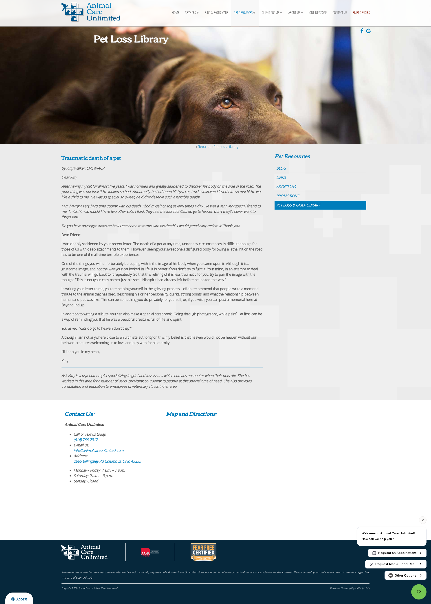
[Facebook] (363, 31)
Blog (281, 168)
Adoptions (286, 186)
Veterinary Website (339, 588)
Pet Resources (243, 12)
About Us (294, 12)
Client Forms (270, 12)
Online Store (318, 12)
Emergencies (361, 12)
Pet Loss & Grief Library (298, 205)
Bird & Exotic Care (216, 12)
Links (281, 177)
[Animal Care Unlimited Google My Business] (369, 31)
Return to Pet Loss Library (218, 146)
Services (190, 12)
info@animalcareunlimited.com (98, 450)
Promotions (287, 195)
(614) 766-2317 (86, 439)
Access (21, 599)
